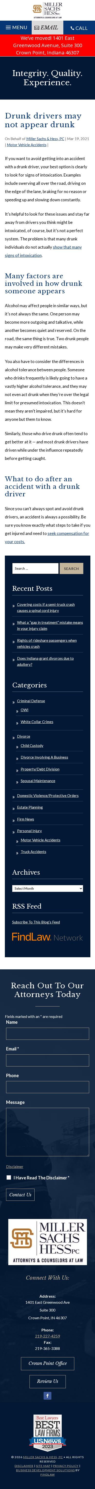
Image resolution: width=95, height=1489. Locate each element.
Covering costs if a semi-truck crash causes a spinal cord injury (46, 607)
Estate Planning (30, 807)
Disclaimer (14, 1166)
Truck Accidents (33, 851)
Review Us (47, 1381)
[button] (15, 27)
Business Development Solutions (45, 1470)
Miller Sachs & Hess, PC (45, 138)
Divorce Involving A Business (44, 757)
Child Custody (32, 745)
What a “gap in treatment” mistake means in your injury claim (50, 625)
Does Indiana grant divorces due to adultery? (45, 661)
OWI (24, 710)
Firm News (25, 819)
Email (49, 28)
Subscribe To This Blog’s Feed (36, 922)
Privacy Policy (65, 1466)
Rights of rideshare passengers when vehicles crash (47, 643)
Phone (12, 1075)
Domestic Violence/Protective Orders (48, 795)
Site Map (43, 1466)
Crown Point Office (47, 1363)
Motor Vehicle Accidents (27, 145)
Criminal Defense (31, 701)
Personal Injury (29, 831)
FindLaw (47, 1474)
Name (12, 1022)
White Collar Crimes (37, 721)
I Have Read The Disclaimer (41, 1177)
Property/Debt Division (40, 769)
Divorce (23, 736)
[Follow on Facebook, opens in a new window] (47, 1396)
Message (15, 1102)
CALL (82, 28)
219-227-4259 (47, 1336)
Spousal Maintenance (38, 780)
